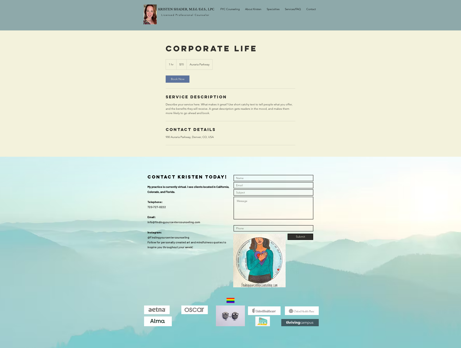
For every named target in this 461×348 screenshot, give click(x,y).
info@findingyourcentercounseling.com (173, 222)
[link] (177, 79)
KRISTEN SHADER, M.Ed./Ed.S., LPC (186, 9)
